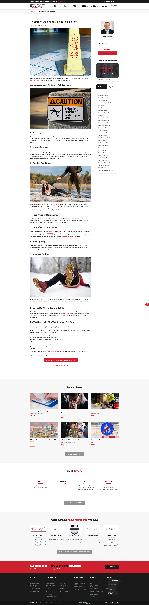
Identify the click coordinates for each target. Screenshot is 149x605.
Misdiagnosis (63, 588)
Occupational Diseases (79, 586)
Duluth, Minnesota (109, 592)
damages (63, 315)
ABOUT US (93, 577)
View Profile (107, 49)
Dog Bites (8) (101, 105)
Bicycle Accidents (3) (103, 95)
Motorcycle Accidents (34, 583)
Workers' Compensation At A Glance (80, 590)
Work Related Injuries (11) (104, 162)
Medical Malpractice (64, 582)
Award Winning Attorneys (95, 582)
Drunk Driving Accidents (35, 588)
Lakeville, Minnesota (110, 588)
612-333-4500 (109, 585)
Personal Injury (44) (102, 140)
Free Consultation (34, 1)
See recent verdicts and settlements (107, 79)
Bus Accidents (33, 586)
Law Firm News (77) (103, 117)
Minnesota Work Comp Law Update (79, 584)
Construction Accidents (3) (104, 102)
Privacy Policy (54, 602)
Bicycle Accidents (33, 585)
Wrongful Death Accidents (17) (105, 170)
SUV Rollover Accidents (35, 593)
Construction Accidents (51, 586)
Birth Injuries (62, 583)
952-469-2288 (109, 589)
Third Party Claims (78, 587)
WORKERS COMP (78, 577)
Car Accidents (33, 582)
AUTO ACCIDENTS (35, 577)
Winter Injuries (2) (102, 160)
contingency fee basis (54, 351)
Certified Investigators (94, 585)
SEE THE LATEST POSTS (74, 454)
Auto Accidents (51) (103, 92)
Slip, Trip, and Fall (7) (103, 150)
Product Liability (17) (103, 142)
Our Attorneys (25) (102, 135)
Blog (91, 583)
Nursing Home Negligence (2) (105, 127)
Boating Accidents (50, 583)
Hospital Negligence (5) (103, 112)
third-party (74, 236)
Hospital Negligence (64, 585)
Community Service (94, 588)
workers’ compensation (65, 236)
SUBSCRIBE (112, 567)
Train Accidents (49, 594)
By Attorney (113, 87)
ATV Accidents (49, 582)
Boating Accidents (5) (103, 97)
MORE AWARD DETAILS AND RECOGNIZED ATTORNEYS (74, 552)
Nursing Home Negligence (65, 589)
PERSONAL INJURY (51, 577)
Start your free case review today (60, 360)
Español (48, 602)
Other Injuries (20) (102, 132)
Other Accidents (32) (103, 130)
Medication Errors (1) (103, 122)
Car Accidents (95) (102, 100)
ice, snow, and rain (53, 204)
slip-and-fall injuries (37, 136)
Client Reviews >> (93, 596)
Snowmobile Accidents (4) (104, 152)
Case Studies (92, 586)
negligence (69, 313)
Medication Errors (63, 586)
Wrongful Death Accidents (51, 596)
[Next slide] (121, 487)
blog (35, 11)
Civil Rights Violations (50, 585)
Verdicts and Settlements (95, 594)
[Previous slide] (27, 487)
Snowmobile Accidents (51, 593)
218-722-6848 (109, 593)
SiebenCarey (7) (102, 147)
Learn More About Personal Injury (60, 365)
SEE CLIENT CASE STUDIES (74, 503)
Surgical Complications (65, 591)
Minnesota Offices (110, 1)
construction (50, 233)
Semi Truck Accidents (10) (104, 145)
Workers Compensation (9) (104, 165)
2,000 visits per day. (34, 80)
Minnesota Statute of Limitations (97, 591)
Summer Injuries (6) (103, 155)
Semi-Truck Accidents (34, 591)
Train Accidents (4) (102, 157)
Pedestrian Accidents (34, 589)
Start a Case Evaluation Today (107, 53)
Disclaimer (61, 602)
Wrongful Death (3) (102, 167)
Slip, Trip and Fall (49, 591)
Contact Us (92, 589)
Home (31, 11)
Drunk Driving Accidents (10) (105, 107)
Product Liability (49, 589)
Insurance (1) (101, 115)
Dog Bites (48, 588)
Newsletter (92, 593)
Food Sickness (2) (102, 110)
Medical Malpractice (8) (103, 120)
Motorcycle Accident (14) (104, 125)
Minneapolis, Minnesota (111, 584)
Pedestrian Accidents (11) (104, 137)
